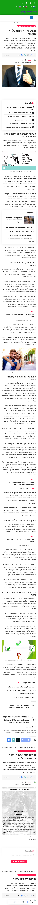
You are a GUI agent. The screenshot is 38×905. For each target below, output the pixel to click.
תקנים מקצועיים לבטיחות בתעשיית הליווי (19, 235)
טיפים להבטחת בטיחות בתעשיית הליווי (20, 690)
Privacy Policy (16, 732)
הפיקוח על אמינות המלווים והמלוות (21, 123)
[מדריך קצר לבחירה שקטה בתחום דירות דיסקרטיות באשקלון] (29, 220)
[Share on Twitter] (28, 55)
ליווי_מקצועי (25, 707)
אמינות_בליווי (24, 705)
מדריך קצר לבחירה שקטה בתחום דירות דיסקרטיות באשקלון (14, 220)
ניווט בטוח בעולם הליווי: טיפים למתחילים (19, 228)
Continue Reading (19, 861)
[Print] (21, 55)
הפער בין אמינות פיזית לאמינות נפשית (20, 116)
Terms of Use (20, 730)
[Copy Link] (24, 55)
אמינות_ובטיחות (14, 705)
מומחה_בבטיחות (14, 707)
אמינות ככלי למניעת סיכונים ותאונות (20, 113)
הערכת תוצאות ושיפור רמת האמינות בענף (19, 127)
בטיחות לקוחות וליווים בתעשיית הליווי (20, 687)
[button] (31, 18)
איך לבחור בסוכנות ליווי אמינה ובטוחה (20, 231)
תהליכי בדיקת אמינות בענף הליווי (21, 120)
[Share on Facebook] (31, 55)
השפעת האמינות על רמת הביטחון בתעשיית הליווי (19, 108)
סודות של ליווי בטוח (27, 693)
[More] (18, 55)
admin (29, 60)
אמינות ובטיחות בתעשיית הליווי (27, 26)
